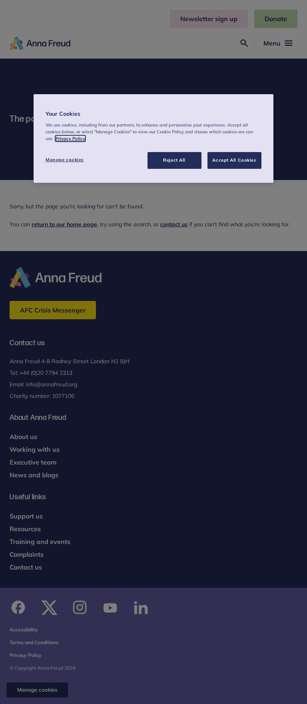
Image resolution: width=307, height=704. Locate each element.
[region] (153, 138)
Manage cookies (65, 159)
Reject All (174, 160)
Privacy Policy (70, 138)
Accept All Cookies (234, 160)
